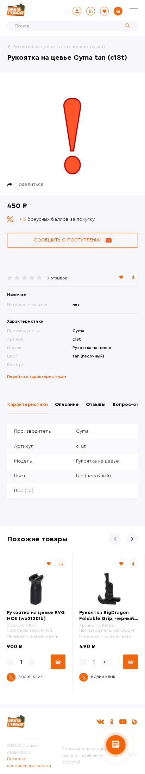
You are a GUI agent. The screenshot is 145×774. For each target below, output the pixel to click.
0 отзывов (57, 278)
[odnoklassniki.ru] (111, 721)
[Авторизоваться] (76, 11)
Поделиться (29, 184)
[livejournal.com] (134, 721)
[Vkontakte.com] (100, 721)
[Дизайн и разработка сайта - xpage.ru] (132, 755)
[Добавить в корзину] (58, 661)
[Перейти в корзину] (118, 11)
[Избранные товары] (104, 11)
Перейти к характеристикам (36, 376)
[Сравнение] (90, 11)
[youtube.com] (123, 721)
